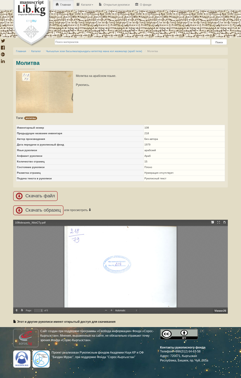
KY (28, 21)
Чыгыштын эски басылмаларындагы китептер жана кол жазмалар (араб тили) (94, 51)
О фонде (145, 4)
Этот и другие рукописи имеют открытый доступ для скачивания (65, 321)
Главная (65, 4)
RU (34, 21)
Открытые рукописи (116, 4)
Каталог (85, 4)
